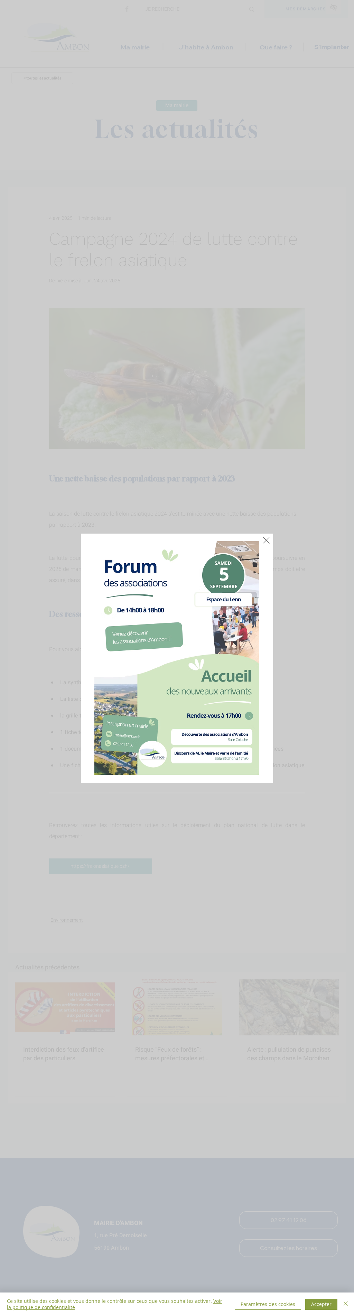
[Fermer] (346, 1304)
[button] (266, 540)
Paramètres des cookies (268, 1304)
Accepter (321, 1304)
